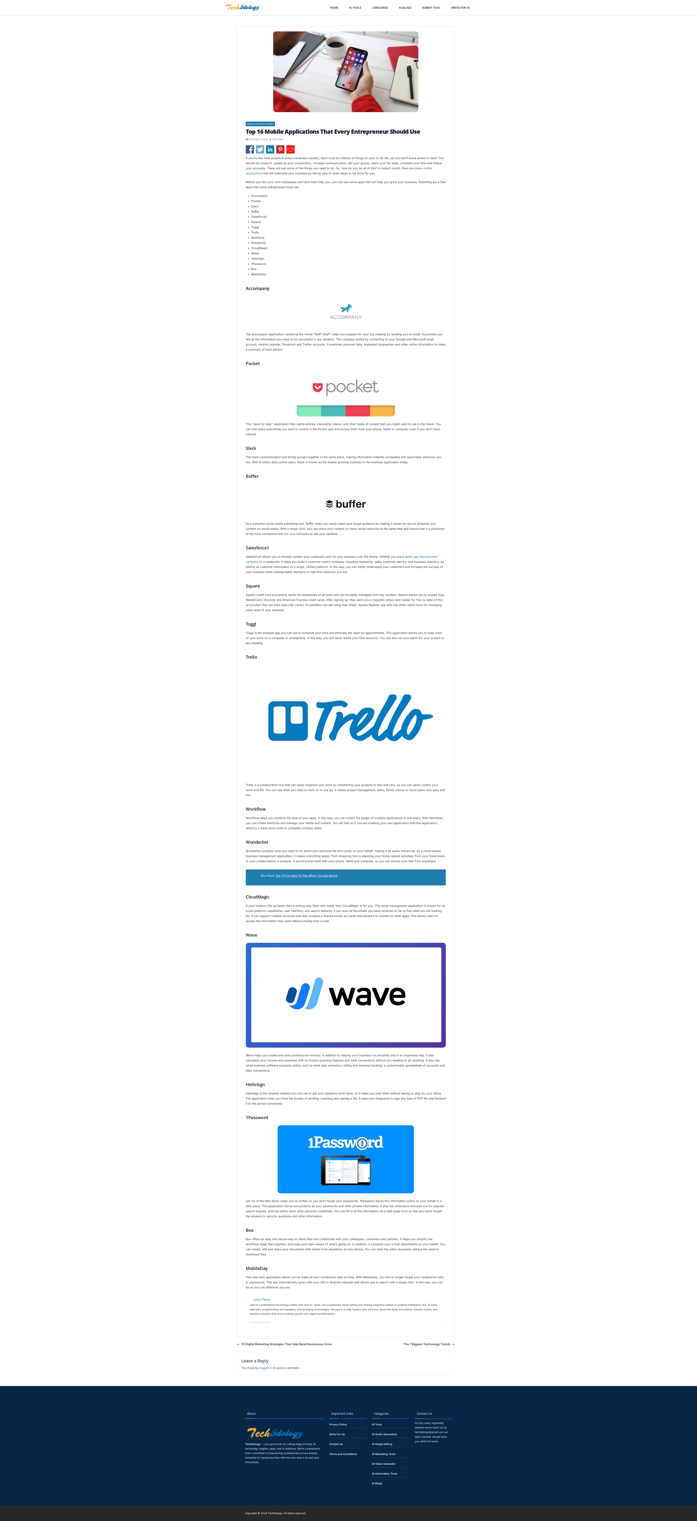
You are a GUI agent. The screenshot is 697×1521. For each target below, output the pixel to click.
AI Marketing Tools (384, 1454)
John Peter (277, 139)
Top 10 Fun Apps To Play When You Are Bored (306, 876)
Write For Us (460, 7)
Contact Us (336, 1444)
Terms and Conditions (343, 1454)
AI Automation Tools (385, 1473)
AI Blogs (405, 7)
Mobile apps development (260, 124)
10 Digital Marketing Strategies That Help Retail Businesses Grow (286, 1344)
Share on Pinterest (280, 149)
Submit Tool (431, 7)
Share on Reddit (290, 149)
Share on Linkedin (270, 149)
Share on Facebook (250, 149)
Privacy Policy (338, 1424)
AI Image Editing (382, 1444)
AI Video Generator (384, 1463)
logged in (265, 1368)
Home (334, 7)
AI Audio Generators (384, 1434)
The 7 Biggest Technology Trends (426, 1344)
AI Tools (355, 7)
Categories (380, 7)
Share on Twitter (260, 149)
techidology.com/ (260, 1322)
